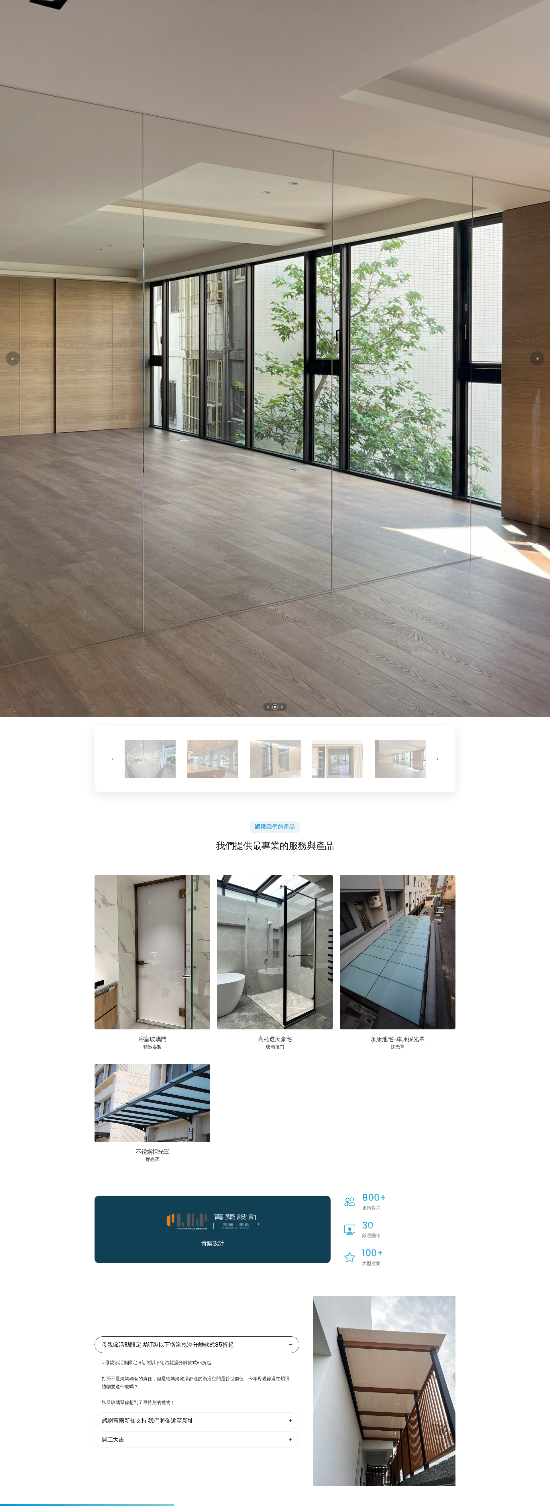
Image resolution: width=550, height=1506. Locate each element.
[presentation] (13, 358)
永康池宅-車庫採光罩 (397, 1039)
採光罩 (397, 1046)
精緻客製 (152, 1046)
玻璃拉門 (275, 1046)
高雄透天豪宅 (275, 1039)
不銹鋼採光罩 (152, 1152)
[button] (268, 707)
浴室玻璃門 (152, 1039)
